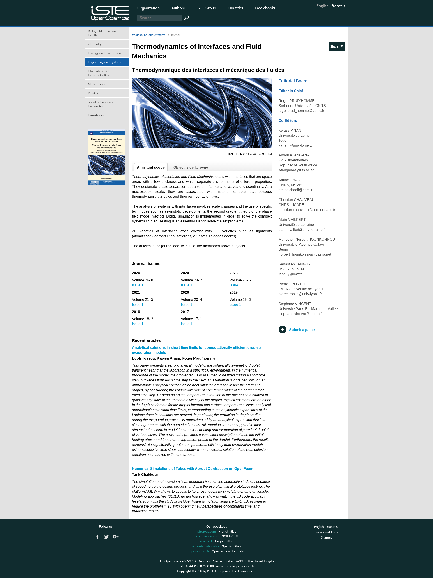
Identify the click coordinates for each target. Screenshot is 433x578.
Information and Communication (98, 73)
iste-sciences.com (207, 536)
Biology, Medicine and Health (102, 33)
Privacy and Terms (327, 532)
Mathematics (96, 84)
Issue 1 (137, 285)
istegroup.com (206, 531)
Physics (93, 93)
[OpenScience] (110, 12)
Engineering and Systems (104, 62)
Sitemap (326, 537)
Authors (178, 8)
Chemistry (94, 44)
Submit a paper (300, 330)
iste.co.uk (206, 541)
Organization (148, 8)
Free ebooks (265, 8)
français (338, 5)
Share (335, 46)
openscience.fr (199, 551)
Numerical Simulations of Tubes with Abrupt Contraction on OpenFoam (192, 469)
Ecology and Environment (105, 53)
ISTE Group (206, 8)
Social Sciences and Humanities (101, 104)
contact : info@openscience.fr (234, 566)
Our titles (235, 8)
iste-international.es (205, 546)
